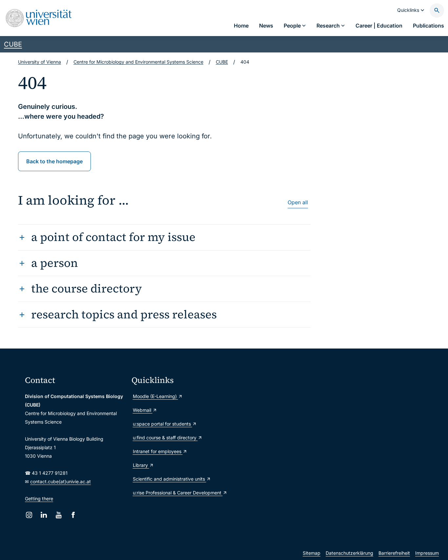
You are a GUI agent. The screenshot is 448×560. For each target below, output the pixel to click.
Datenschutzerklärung (349, 553)
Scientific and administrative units (169, 479)
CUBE (13, 44)
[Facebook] (73, 515)
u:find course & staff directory (165, 437)
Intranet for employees (158, 451)
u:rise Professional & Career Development (178, 492)
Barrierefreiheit (394, 553)
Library (141, 465)
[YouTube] (58, 515)
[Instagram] (29, 515)
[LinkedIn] (44, 515)
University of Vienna (39, 62)
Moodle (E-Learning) (155, 396)
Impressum (427, 553)
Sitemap (311, 553)
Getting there (39, 498)
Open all (298, 202)
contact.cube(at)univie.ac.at (60, 481)
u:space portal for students (162, 424)
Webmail (143, 410)
